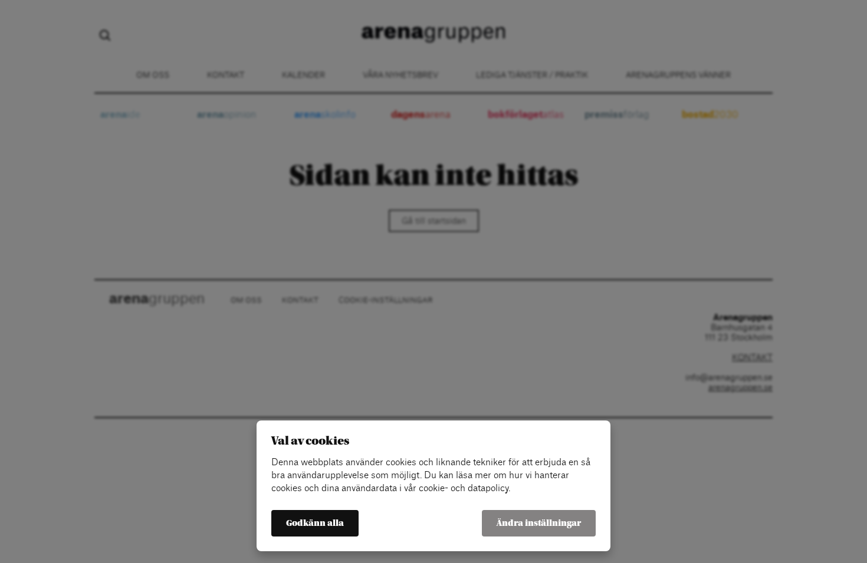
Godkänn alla (315, 523)
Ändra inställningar (539, 523)
